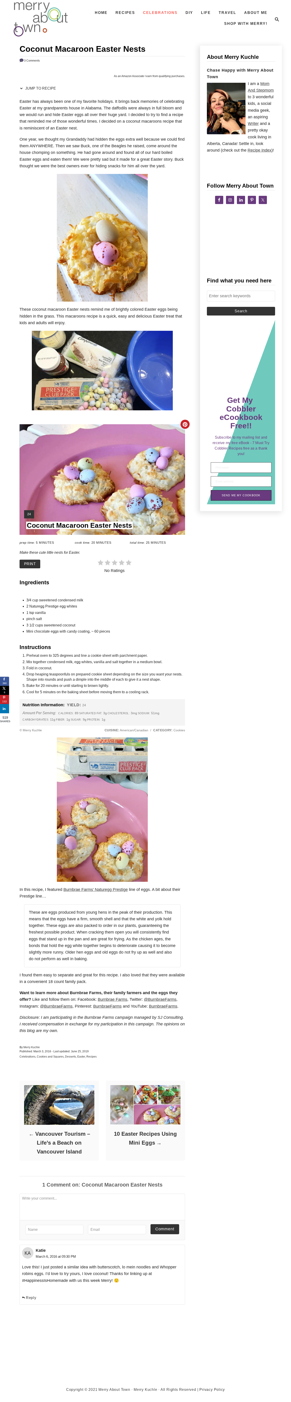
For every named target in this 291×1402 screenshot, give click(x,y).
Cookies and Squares (50, 1056)
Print (30, 564)
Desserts (70, 1056)
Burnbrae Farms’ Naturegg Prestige (95, 889)
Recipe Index (259, 150)
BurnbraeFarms (107, 1006)
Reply (31, 1298)
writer (253, 123)
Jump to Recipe (40, 88)
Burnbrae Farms (112, 999)
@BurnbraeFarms (160, 999)
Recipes (91, 1056)
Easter (81, 1056)
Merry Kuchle (31, 1047)
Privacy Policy (212, 1390)
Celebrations (27, 1056)
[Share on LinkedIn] (4, 708)
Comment (164, 1229)
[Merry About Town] (41, 19)
